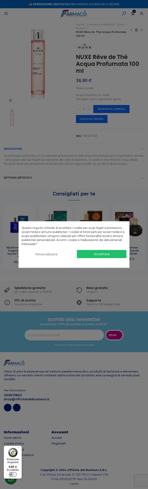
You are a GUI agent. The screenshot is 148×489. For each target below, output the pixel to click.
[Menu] (19, 448)
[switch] (13, 474)
